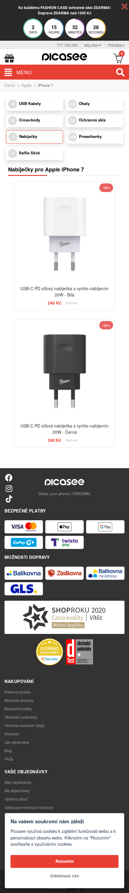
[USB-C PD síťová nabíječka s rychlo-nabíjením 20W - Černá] (64, 369)
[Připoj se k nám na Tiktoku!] (9, 498)
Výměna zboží (16, 798)
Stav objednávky (18, 782)
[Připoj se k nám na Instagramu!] (9, 488)
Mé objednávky (16, 790)
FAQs (8, 758)
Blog (8, 750)
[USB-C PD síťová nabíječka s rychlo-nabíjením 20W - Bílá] (64, 232)
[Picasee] (64, 56)
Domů (9, 85)
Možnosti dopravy (18, 700)
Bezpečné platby (18, 708)
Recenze (11, 733)
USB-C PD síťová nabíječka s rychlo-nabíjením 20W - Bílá (64, 291)
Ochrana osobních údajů (24, 725)
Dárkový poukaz (17, 691)
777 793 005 (67, 45)
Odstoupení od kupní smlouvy (28, 807)
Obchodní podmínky (20, 716)
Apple (26, 85)
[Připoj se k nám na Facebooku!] (9, 477)
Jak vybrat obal (16, 742)
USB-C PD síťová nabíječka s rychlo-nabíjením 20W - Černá (64, 429)
